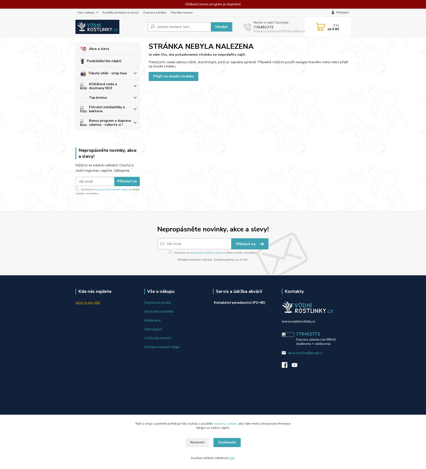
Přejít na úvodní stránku (173, 76)
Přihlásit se (127, 181)
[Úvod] (109, 27)
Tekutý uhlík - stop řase (107, 73)
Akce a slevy (99, 49)
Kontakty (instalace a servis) (121, 13)
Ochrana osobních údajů (161, 347)
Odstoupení (153, 329)
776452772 (264, 27)
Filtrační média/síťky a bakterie (107, 109)
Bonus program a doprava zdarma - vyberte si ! (110, 122)
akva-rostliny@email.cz (305, 353)
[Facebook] (287, 366)
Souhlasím (227, 442)
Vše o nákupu (86, 13)
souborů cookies (225, 424)
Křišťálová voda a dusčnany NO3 (103, 86)
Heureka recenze (182, 13)
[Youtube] (297, 366)
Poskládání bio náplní (104, 61)
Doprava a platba (154, 13)
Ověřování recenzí (157, 338)
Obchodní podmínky (159, 311)
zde (232, 458)
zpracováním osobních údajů (112, 189)
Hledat (221, 26)
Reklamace (152, 320)
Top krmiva (98, 97)
